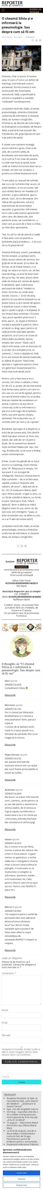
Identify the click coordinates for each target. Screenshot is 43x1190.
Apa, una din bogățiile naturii (22, 1109)
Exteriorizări (30, 37)
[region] (21, 1168)
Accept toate (21, 1173)
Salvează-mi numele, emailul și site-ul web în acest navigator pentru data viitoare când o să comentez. (21, 1052)
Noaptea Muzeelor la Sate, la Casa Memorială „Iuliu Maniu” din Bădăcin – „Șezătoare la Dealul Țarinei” (22, 1102)
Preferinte (21, 1179)
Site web (6, 1035)
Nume (5, 1010)
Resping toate (21, 1185)
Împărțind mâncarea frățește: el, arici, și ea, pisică (23, 1146)
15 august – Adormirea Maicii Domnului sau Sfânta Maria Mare (22, 1125)
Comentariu (9, 973)
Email (4, 1022)
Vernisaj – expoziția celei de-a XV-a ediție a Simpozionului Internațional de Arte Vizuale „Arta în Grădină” (22, 1115)
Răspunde (10, 695)
